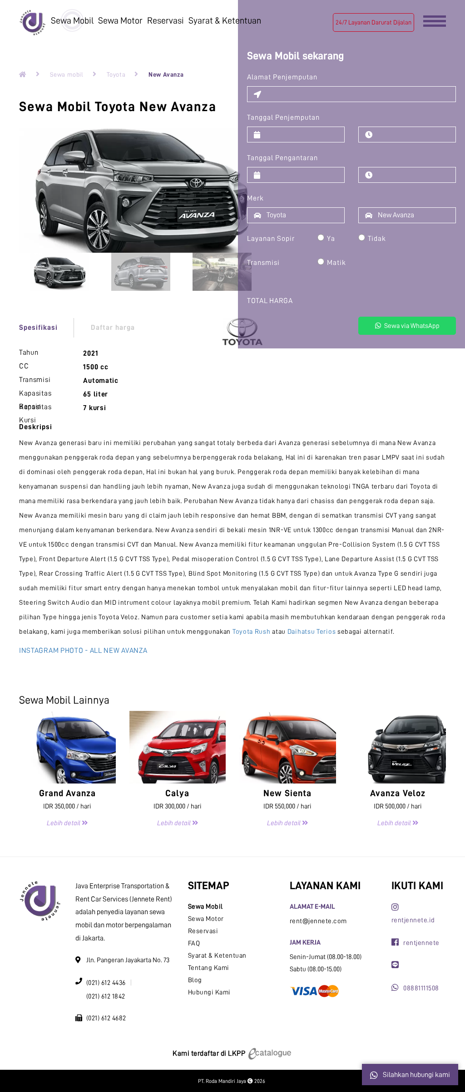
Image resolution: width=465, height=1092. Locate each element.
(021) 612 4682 (106, 1018)
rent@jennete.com (318, 921)
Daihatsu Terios (311, 631)
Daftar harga (113, 327)
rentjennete (421, 943)
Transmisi (263, 262)
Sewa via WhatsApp (411, 326)
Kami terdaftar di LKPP (210, 1053)
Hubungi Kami (209, 992)
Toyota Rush (251, 631)
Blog (195, 980)
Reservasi (165, 20)
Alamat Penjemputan (282, 77)
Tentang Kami (208, 968)
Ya (331, 238)
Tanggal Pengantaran (282, 158)
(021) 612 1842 (105, 996)
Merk (255, 198)
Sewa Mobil (72, 20)
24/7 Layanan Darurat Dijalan (373, 22)
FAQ (194, 943)
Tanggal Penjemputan (283, 117)
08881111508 (421, 988)
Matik (336, 262)
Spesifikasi (38, 327)
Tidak (377, 238)
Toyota (116, 74)
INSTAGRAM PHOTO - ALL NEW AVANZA (83, 650)
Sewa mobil (67, 74)
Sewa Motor (120, 20)
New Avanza (165, 74)
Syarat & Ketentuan (224, 20)
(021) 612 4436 (106, 982)
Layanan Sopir (271, 238)
